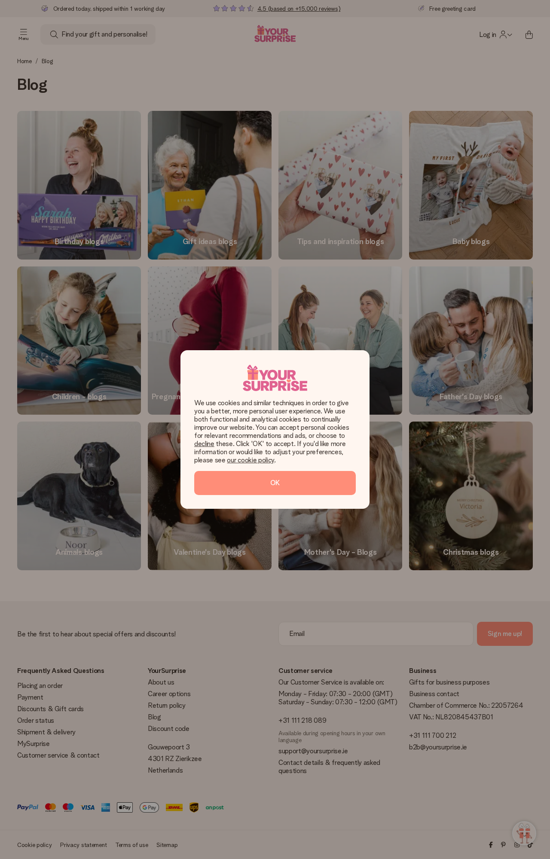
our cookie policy (250, 460)
